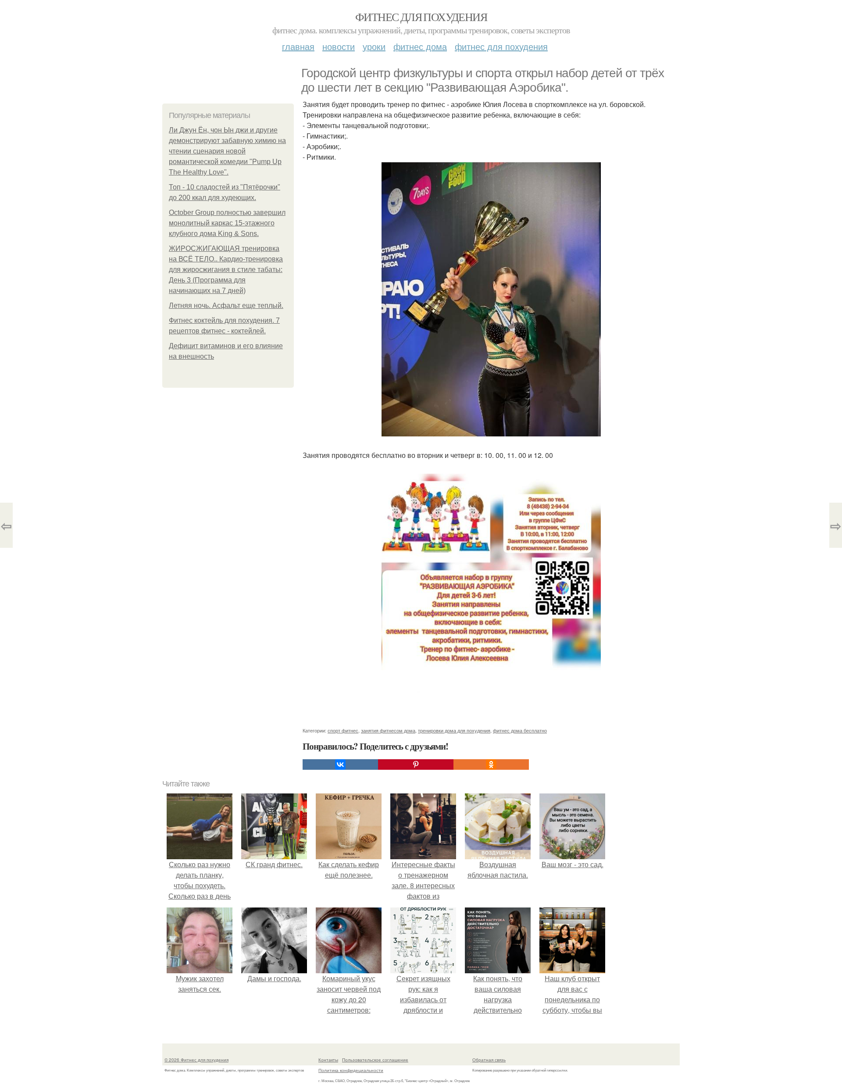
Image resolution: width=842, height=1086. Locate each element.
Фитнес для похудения (421, 16)
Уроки (374, 46)
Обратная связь (489, 1060)
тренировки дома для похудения (454, 730)
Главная (298, 46)
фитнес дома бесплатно (520, 730)
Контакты (328, 1060)
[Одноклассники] (491, 764)
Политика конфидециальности (350, 1070)
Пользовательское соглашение (375, 1060)
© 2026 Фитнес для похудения (196, 1060)
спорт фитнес (343, 730)
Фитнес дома (420, 46)
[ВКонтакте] (340, 764)
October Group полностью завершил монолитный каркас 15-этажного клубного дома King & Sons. (227, 223)
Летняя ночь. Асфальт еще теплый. (226, 305)
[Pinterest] (415, 764)
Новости (338, 46)
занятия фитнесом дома (388, 730)
